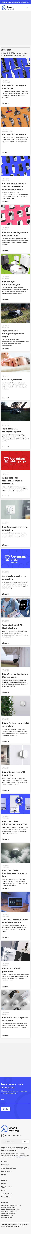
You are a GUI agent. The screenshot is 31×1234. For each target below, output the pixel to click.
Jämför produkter (6, 1193)
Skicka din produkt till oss (9, 1168)
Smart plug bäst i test (6, 1217)
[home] (7, 7)
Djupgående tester (7, 1187)
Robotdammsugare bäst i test (8, 1213)
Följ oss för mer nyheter (13, 1135)
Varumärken (5, 1165)
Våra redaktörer (6, 1197)
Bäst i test (4, 1180)
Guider (3, 1183)
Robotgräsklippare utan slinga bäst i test (11, 1205)
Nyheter (3, 1190)
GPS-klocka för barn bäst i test (8, 1207)
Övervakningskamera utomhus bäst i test (11, 1209)
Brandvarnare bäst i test (7, 1215)
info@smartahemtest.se (20, 1157)
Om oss (3, 1174)
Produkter (4, 1161)
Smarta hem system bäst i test (8, 1211)
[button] (27, 7)
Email (2, 1099)
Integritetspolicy (6, 1171)
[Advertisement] (15, 27)
